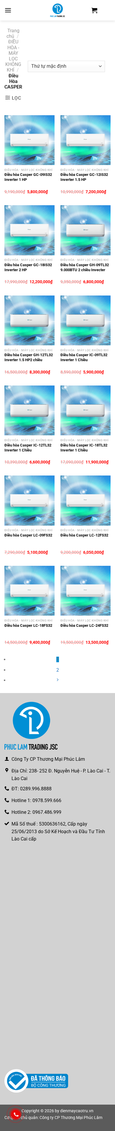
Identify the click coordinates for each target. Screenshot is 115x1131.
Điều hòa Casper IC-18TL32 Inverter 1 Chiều (83, 447)
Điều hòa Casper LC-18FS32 (28, 625)
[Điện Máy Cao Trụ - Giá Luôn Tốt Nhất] (57, 10)
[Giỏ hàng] (94, 10)
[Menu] (8, 10)
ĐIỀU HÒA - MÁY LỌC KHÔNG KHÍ (13, 56)
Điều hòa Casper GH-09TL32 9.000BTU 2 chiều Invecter (84, 267)
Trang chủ (12, 33)
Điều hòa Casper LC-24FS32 (84, 625)
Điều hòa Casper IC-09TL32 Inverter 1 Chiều (83, 357)
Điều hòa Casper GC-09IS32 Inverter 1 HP (28, 177)
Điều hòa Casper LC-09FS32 (28, 535)
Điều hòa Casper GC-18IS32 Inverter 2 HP (28, 267)
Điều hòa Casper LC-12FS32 (84, 535)
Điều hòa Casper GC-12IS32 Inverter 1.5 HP (84, 177)
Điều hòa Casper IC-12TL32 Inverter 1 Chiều (27, 447)
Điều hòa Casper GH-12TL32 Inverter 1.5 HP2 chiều (28, 357)
